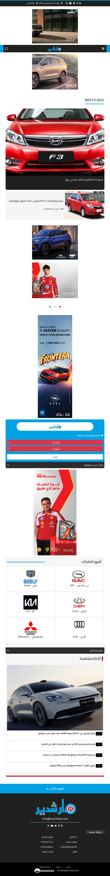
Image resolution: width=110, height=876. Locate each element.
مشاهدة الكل (96, 650)
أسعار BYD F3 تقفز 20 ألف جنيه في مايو (84, 180)
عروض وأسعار (47, 837)
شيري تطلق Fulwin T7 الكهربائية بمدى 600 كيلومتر (72, 765)
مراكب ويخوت (47, 851)
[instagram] (67, 3)
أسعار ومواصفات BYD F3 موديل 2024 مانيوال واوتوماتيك (36, 201)
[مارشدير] (54, 48)
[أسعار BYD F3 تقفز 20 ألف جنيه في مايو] (55, 142)
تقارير (75, 851)
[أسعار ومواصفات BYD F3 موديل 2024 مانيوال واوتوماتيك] (84, 205)
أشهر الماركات (91, 561)
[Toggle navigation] (103, 48)
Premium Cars (47, 842)
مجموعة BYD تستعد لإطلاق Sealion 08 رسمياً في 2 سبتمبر (69, 755)
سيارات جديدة (71, 842)
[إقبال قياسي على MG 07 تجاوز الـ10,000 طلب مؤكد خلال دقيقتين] (55, 697)
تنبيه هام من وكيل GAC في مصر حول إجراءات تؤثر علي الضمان (68, 744)
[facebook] (77, 3)
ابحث (55, 457)
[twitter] (74, 3)
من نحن (68, 867)
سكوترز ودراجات (46, 847)
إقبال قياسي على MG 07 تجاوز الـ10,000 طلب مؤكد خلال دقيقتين (66, 733)
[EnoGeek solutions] (44, 870)
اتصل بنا (58, 867)
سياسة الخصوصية (44, 867)
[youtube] (70, 3)
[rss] (80, 3)
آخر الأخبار (73, 837)
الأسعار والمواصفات (68, 847)
